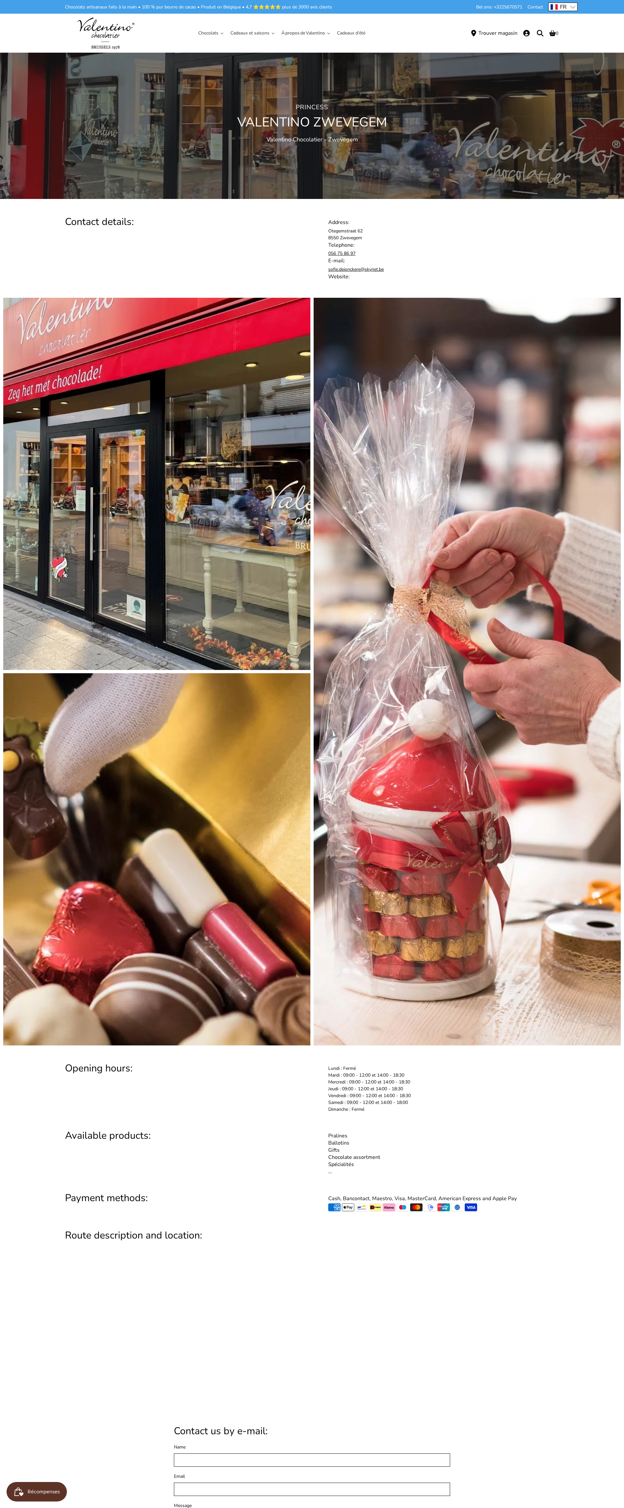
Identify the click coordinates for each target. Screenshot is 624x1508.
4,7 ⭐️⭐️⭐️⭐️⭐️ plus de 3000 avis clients (289, 7)
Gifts (334, 1150)
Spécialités (341, 1164)
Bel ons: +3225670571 (499, 7)
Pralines (337, 1135)
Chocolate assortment (354, 1157)
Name (180, 1447)
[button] (563, 7)
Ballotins (338, 1143)
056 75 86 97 (342, 253)
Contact (535, 7)
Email (179, 1476)
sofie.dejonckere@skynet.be (356, 269)
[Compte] (526, 33)
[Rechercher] (540, 33)
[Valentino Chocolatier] (105, 33)
